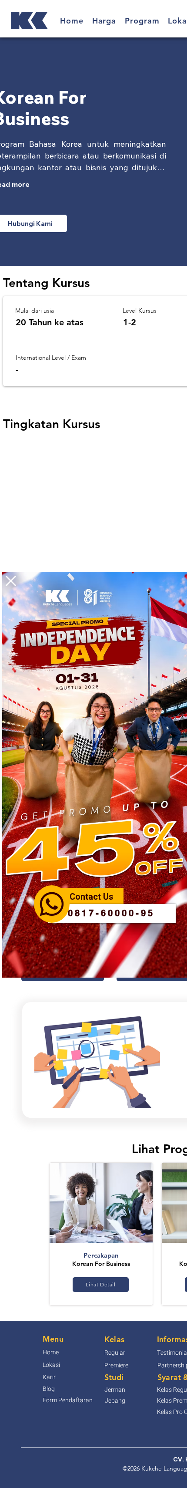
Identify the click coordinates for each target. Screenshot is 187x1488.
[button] (11, 581)
